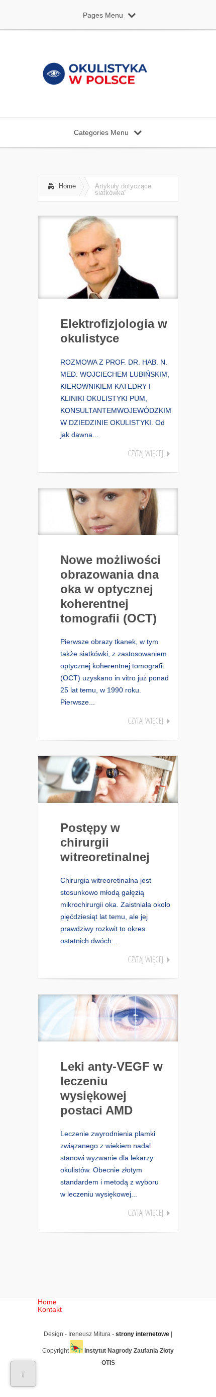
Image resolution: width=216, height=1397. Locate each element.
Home (67, 186)
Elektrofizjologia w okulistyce (113, 331)
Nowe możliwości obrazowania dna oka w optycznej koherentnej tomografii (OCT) (110, 588)
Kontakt (50, 1309)
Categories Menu (101, 132)
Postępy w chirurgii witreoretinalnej (105, 842)
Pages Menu (103, 15)
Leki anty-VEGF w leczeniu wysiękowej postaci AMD (111, 1088)
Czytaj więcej (145, 453)
